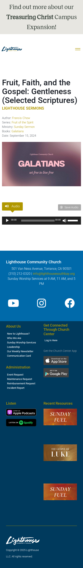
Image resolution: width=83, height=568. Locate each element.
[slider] (73, 220)
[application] (41, 221)
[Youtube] (13, 303)
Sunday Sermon (24, 127)
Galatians (17, 131)
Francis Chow (21, 118)
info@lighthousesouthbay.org (54, 274)
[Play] (7, 221)
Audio (15, 206)
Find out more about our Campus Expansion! (41, 17)
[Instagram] (41, 303)
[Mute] (64, 221)
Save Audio (71, 207)
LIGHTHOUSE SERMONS (23, 108)
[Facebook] (70, 303)
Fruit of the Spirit (22, 122)
